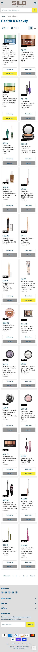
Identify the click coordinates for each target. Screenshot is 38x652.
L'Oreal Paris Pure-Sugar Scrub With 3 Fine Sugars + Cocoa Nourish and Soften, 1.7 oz (27, 56)
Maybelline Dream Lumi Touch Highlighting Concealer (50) (9, 286)
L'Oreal (4, 64)
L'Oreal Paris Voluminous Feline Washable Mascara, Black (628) (9, 148)
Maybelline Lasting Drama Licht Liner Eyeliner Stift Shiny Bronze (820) (27, 504)
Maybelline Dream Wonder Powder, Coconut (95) (9, 327)
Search (9, 644)
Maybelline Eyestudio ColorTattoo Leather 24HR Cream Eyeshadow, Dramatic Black (10, 414)
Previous (7, 576)
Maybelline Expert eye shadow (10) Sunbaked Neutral (27, 328)
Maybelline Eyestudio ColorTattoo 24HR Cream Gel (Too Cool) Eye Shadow (28, 369)
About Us (20, 644)
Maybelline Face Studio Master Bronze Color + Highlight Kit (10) (9, 459)
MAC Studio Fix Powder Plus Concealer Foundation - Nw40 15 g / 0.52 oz (28, 149)
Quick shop (9, 69)
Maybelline (5, 199)
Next (32, 576)
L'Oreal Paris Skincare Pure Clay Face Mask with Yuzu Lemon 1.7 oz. (10, 101)
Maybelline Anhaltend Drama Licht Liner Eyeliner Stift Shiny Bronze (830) (27, 195)
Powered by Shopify (19, 649)
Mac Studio (24, 154)
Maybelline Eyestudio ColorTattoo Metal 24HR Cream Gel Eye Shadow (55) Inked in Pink (28, 415)
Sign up (30, 624)
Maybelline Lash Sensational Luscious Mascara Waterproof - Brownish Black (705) (10, 505)
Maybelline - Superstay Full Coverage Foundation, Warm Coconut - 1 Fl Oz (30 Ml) (10, 193)
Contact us (28, 644)
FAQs (14, 644)
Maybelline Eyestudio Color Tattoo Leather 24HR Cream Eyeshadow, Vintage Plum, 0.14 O (9, 370)
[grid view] (30, 28)
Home (3, 16)
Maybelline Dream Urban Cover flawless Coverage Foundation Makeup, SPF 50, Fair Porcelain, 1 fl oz (28, 285)
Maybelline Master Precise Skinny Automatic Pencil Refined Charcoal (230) (27, 552)
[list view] (35, 28)
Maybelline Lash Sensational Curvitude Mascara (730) (28, 460)
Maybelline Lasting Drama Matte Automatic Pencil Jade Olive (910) (10, 550)
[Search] (34, 10)
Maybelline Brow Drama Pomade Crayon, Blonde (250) (10, 240)
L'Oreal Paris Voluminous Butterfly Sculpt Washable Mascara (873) (28, 104)
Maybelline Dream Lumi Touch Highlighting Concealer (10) (27, 241)
